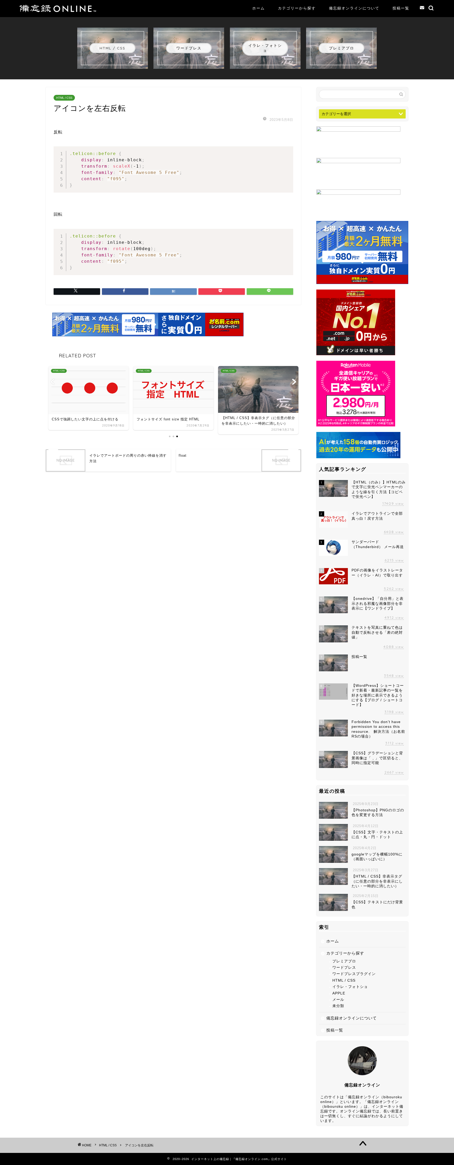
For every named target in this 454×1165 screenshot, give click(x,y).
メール (338, 1000)
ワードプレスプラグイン (354, 974)
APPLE (338, 993)
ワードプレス (344, 968)
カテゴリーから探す (297, 8)
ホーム (258, 8)
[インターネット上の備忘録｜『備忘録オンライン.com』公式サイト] (58, 10)
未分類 (338, 1006)
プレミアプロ (344, 961)
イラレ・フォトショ (350, 987)
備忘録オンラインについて (354, 8)
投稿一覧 (401, 8)
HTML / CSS (64, 97)
